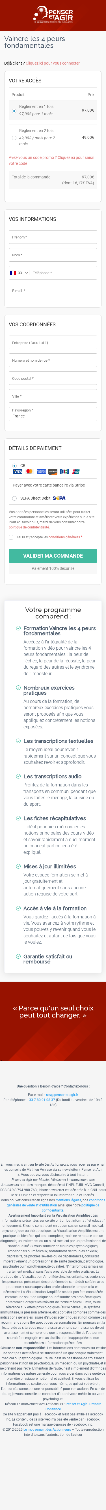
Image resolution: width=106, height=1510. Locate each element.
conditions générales (64, 537)
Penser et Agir (76, 1404)
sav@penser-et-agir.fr (62, 1095)
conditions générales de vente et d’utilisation (56, 1202)
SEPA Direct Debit (35, 498)
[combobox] (53, 414)
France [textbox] (18, 416)
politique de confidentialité (29, 527)
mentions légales (68, 1200)
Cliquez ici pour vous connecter (53, 63)
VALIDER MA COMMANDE (53, 556)
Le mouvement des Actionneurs (47, 1430)
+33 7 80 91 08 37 (41, 1100)
